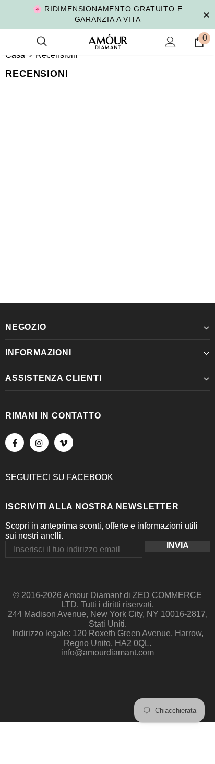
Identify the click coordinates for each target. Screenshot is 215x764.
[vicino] (206, 14)
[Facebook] (14, 442)
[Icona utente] (170, 42)
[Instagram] (39, 442)
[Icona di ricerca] (42, 42)
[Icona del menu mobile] (11, 41)
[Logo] (108, 41)
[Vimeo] (63, 442)
